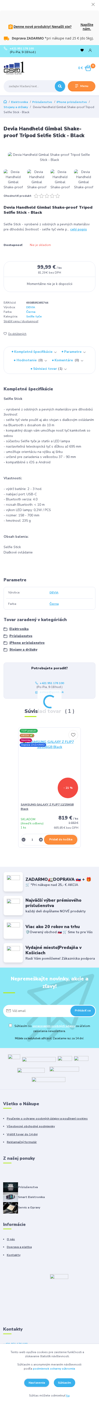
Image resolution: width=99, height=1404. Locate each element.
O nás (11, 1239)
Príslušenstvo (42, 102)
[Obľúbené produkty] (82, 50)
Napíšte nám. (86, 27)
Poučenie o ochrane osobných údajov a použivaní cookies (47, 1118)
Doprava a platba (19, 1247)
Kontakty (13, 1255)
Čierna (30, 312)
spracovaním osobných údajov (53, 1026)
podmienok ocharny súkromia (54, 1369)
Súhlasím (64, 1383)
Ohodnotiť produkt (17, 196)
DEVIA (30, 307)
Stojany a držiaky (16, 107)
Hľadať (60, 86)
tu (67, 1395)
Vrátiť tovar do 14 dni (22, 1134)
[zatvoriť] (93, 5)
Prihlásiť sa (83, 1010)
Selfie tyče (34, 316)
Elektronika (19, 102)
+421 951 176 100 (22, 48)
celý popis (78, 229)
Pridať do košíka (60, 839)
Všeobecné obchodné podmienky (31, 1126)
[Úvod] (20, 68)
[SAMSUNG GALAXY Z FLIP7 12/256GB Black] (49, 766)
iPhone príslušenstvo (71, 102)
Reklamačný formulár (22, 1142)
